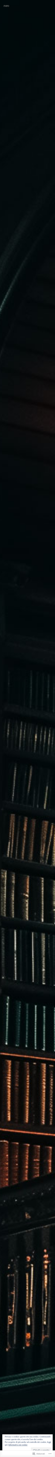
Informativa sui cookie (18, 1445)
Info (6, 6)
